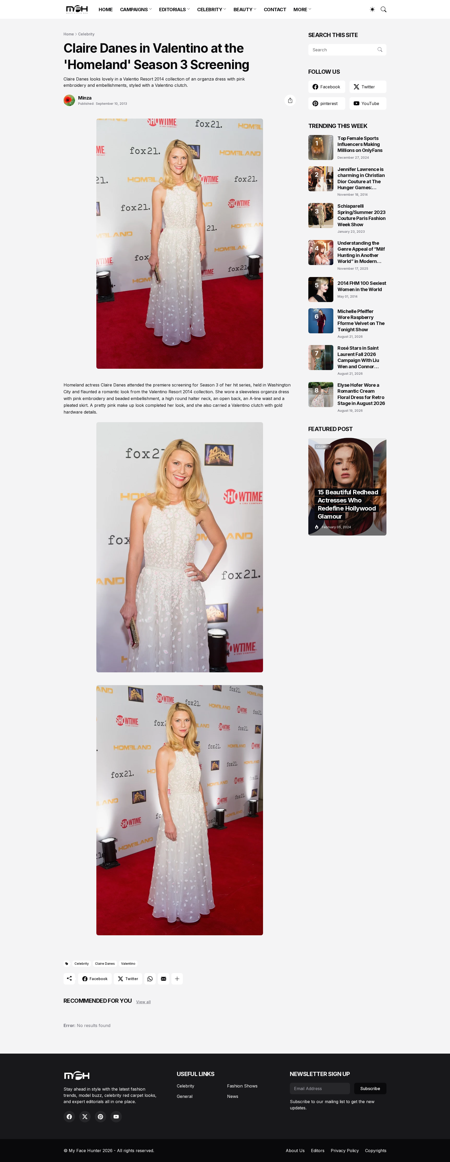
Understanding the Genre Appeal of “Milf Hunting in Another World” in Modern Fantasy (361, 252)
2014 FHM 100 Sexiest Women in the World (362, 286)
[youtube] (116, 1116)
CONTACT (275, 9)
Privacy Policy (345, 1150)
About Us (295, 1150)
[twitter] (85, 1116)
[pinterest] (100, 1116)
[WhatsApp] (150, 979)
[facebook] (69, 1116)
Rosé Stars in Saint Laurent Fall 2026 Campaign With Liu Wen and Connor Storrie (358, 357)
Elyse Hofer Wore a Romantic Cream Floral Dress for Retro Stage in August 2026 (361, 394)
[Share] (290, 100)
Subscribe (370, 1088)
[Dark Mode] (370, 9)
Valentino (128, 964)
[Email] (163, 979)
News (232, 1096)
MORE (300, 9)
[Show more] (177, 979)
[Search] (381, 9)
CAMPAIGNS (134, 9)
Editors (317, 1150)
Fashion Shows (242, 1086)
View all (143, 1002)
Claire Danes (105, 964)
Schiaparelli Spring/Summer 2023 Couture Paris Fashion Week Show (362, 215)
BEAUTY (243, 9)
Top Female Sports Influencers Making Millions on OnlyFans (360, 144)
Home (69, 34)
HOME (106, 9)
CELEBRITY (209, 9)
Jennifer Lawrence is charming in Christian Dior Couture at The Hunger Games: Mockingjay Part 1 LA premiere (361, 179)
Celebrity (86, 34)
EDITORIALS (172, 9)
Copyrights (375, 1150)
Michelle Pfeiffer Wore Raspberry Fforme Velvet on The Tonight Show (361, 320)
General (184, 1096)
